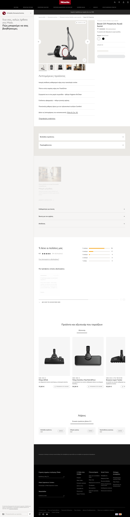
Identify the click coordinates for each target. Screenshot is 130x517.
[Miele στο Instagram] (39, 514)
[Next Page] (124, 298)
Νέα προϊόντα (92, 488)
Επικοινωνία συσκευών (106, 490)
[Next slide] (87, 41)
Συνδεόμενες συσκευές (106, 488)
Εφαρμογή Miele (105, 478)
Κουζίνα (16, 7)
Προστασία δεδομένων (66, 510)
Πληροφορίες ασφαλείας (47, 118)
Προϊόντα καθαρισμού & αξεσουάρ (62, 7)
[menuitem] (17, 7)
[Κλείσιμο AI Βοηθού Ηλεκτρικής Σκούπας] (31, 13)
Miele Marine (116, 481)
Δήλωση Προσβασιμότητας (89, 510)
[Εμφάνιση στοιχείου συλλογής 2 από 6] (51, 67)
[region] (67, 41)
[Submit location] (63, 476)
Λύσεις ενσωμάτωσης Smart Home (106, 484)
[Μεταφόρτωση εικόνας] (3, 514)
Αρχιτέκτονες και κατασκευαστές (117, 485)
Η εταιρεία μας (42, 510)
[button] (98, 38)
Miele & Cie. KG (72, 112)
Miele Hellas (80, 480)
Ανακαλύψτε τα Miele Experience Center (48, 485)
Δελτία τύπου (80, 485)
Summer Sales (81, 7)
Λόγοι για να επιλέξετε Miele (94, 476)
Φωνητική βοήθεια (105, 481)
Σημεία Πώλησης (81, 493)
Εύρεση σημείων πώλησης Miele (49, 472)
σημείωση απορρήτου (13, 508)
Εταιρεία (79, 477)
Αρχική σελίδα (42, 17)
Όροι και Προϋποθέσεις (53, 510)
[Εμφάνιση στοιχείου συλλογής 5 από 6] (78, 67)
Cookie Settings (55, 512)
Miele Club (91, 480)
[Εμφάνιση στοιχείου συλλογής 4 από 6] (69, 67)
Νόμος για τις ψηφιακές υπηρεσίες (106, 510)
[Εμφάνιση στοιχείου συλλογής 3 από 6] (60, 67)
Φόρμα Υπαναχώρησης (44, 512)
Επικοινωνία (80, 491)
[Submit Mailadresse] (63, 496)
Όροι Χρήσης (77, 510)
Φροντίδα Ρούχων (28, 7)
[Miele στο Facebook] (43, 514)
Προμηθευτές (80, 488)
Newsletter (42, 491)
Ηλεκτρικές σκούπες (43, 7)
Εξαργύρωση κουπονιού (94, 482)
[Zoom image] (84, 60)
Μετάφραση (67, 288)
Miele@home (104, 475)
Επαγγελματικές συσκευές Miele (117, 478)
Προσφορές (91, 485)
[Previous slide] (38, 41)
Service (95, 7)
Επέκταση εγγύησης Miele (93, 491)
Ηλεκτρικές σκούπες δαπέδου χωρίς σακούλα (70, 17)
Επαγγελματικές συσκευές (109, 7)
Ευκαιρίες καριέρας (81, 483)
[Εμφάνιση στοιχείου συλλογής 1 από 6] (43, 67)
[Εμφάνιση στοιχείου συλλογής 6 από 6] (86, 67)
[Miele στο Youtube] (47, 514)
